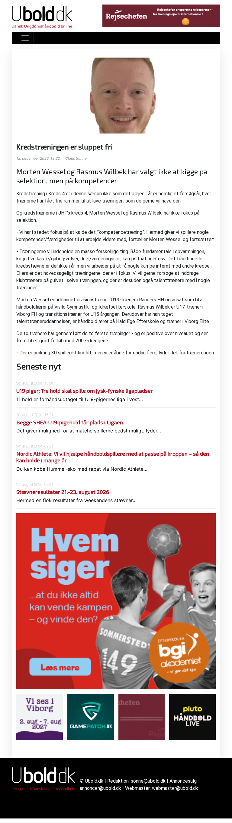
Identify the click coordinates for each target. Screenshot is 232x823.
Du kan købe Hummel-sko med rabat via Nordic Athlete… (81, 469)
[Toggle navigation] (25, 38)
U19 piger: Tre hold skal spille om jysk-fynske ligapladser (84, 390)
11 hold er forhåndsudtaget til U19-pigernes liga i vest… (79, 399)
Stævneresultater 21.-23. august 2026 (62, 491)
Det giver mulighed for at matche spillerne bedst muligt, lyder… (88, 431)
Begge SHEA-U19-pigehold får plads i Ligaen (69, 422)
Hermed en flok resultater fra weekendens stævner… (76, 500)
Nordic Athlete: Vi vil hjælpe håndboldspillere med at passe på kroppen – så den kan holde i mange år (112, 456)
